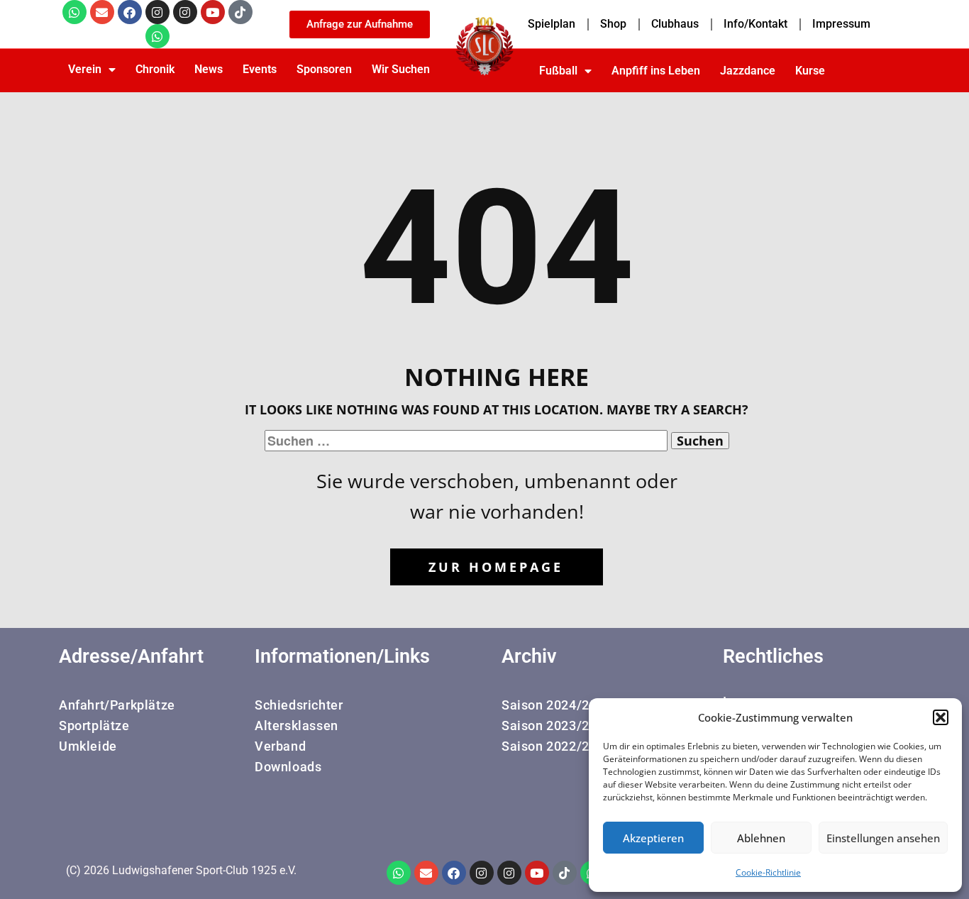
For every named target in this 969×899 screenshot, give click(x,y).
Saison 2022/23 (549, 746)
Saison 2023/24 (549, 725)
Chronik (155, 69)
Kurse (810, 70)
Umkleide (88, 746)
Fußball (558, 70)
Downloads (288, 766)
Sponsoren (324, 69)
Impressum (841, 24)
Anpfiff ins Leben (655, 70)
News (208, 69)
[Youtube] (213, 12)
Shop (613, 24)
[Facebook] (130, 12)
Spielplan (551, 24)
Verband (280, 746)
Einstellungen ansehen (883, 838)
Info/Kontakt (755, 24)
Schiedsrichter (299, 704)
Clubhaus (675, 24)
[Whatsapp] (74, 12)
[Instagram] (157, 12)
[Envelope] (102, 12)
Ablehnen (761, 838)
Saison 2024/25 (549, 704)
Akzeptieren (653, 838)
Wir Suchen (401, 69)
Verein (84, 69)
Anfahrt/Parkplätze (117, 704)
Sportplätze (94, 725)
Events (260, 69)
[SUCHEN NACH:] (468, 440)
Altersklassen (296, 725)
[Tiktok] (240, 12)
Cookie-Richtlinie (768, 872)
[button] (941, 717)
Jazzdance (747, 70)
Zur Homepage (495, 566)
